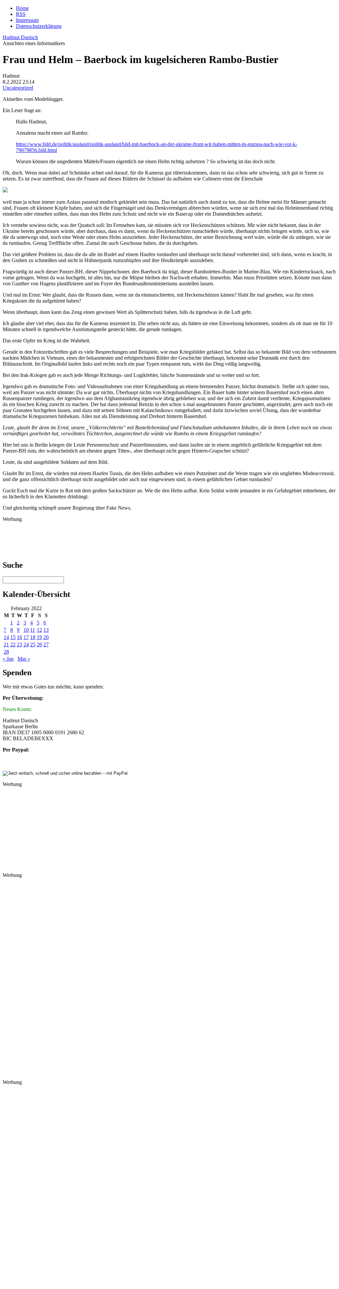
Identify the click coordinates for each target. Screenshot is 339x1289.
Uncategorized (18, 88)
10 (26, 630)
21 (6, 644)
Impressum (27, 20)
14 (6, 637)
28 (6, 652)
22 (13, 644)
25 (32, 644)
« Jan (8, 659)
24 (26, 644)
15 (13, 637)
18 (32, 637)
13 (46, 630)
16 (19, 637)
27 (46, 644)
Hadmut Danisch (20, 37)
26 (39, 644)
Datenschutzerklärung (39, 26)
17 (26, 637)
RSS (20, 14)
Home (22, 8)
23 (19, 644)
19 (39, 637)
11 (32, 630)
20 (46, 637)
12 (39, 630)
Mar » (24, 659)
